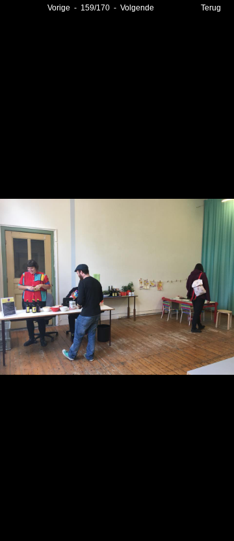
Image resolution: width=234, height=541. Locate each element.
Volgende (137, 7)
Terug (211, 7)
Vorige (58, 7)
